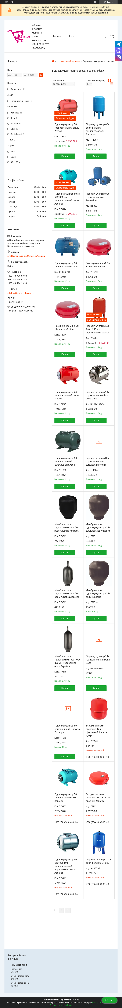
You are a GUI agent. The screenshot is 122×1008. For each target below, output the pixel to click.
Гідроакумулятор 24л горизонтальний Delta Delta (98, 659)
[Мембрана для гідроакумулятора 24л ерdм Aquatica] (99, 573)
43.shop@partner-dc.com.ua (20, 293)
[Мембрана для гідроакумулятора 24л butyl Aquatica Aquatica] (99, 507)
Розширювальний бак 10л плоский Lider (98, 265)
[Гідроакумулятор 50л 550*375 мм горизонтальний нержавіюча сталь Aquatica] (67, 842)
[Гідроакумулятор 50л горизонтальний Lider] (67, 246)
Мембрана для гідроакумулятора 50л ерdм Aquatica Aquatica (66, 593)
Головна (57, 36)
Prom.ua (75, 1000)
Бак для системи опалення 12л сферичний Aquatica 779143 (96, 730)
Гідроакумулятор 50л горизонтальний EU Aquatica (66, 797)
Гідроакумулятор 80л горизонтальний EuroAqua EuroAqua (97, 461)
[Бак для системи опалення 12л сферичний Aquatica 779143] (99, 708)
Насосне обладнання (70, 61)
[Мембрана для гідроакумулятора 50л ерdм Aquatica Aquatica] (67, 573)
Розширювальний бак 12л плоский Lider (66, 328)
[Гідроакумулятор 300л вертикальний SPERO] (99, 842)
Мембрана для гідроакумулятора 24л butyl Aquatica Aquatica (98, 527)
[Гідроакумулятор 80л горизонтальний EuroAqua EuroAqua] (99, 441)
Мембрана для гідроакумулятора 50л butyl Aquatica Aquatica (66, 527)
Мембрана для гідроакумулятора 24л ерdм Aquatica (98, 593)
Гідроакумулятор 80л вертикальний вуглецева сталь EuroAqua (97, 129)
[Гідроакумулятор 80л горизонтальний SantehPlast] (99, 177)
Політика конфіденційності (61, 1005)
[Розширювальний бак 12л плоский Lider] (67, 309)
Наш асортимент (19, 965)
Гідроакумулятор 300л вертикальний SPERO (98, 861)
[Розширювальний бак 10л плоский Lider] (99, 246)
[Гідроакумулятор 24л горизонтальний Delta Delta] (99, 639)
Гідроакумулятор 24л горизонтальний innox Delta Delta (98, 395)
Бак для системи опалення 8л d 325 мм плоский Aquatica (98, 797)
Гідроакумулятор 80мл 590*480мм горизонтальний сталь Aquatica (67, 198)
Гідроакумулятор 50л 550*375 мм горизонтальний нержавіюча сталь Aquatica (66, 866)
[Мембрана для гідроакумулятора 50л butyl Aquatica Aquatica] (67, 507)
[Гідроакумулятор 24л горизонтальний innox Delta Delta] (99, 375)
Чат (112, 1000)
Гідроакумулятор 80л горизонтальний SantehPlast (97, 197)
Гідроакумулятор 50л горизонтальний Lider (66, 265)
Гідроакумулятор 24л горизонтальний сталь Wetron (66, 395)
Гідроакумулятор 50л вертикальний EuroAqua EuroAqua (67, 729)
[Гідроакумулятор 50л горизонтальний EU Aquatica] (67, 777)
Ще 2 (12, 140)
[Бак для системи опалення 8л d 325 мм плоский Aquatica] (99, 777)
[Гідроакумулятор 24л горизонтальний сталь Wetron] (67, 375)
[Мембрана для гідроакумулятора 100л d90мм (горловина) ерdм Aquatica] (67, 639)
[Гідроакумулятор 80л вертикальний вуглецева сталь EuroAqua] (99, 107)
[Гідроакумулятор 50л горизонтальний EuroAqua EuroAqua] (67, 441)
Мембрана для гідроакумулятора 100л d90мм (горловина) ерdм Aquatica (67, 661)
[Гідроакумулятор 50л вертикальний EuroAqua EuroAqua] (67, 708)
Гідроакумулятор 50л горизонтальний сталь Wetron (66, 127)
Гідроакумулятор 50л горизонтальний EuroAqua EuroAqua (66, 461)
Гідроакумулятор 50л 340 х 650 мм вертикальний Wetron (97, 329)
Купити (64, 156)
